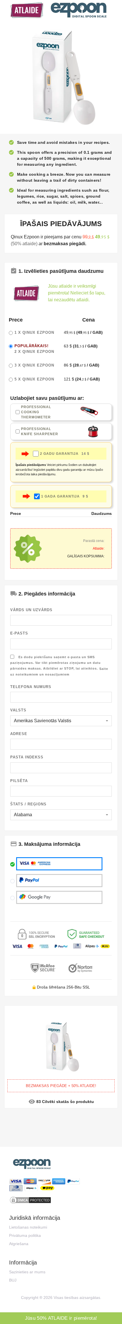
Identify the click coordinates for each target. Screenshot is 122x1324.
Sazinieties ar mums (27, 1272)
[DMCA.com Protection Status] (61, 1200)
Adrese (18, 734)
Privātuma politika (25, 1235)
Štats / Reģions (28, 804)
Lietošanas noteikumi (28, 1227)
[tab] (61, 271)
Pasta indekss (26, 757)
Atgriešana (18, 1243)
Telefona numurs (30, 687)
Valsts (18, 710)
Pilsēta (19, 781)
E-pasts (19, 633)
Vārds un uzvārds (31, 610)
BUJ (12, 1280)
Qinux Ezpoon (34, 349)
